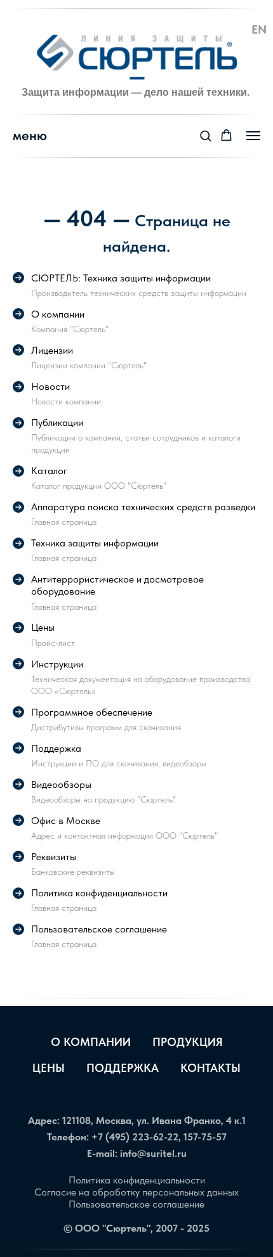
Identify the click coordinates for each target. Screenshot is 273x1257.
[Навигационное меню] (253, 135)
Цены (48, 1067)
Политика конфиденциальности (137, 1180)
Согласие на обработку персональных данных (136, 1192)
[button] (205, 135)
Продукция (187, 1041)
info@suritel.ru (153, 1153)
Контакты (210, 1067)
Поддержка (122, 1067)
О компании (91, 1041)
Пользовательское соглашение (136, 1204)
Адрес (42, 1120)
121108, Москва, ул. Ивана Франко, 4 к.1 (154, 1120)
